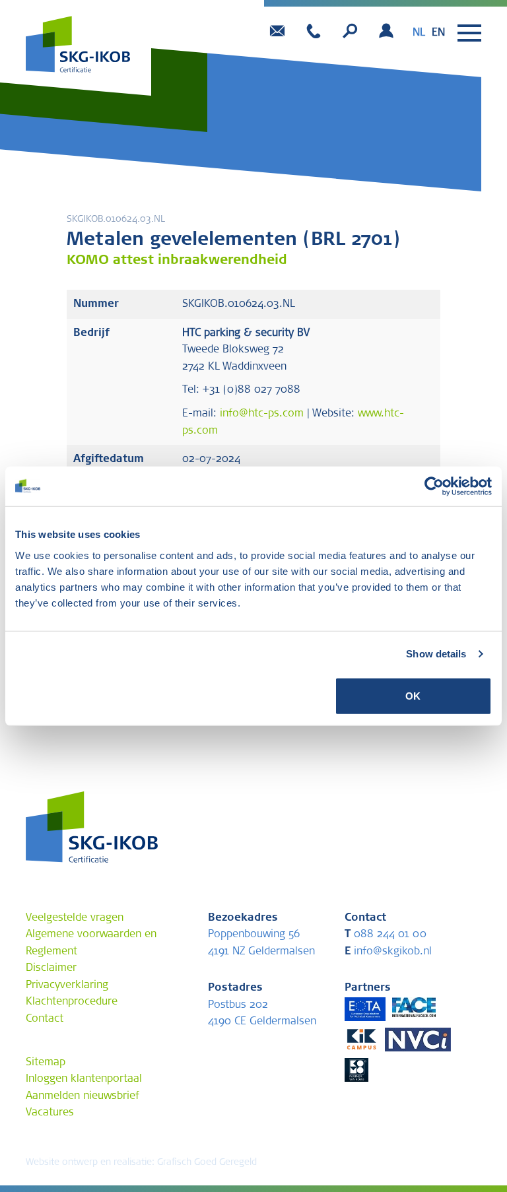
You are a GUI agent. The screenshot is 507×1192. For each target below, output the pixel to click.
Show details (436, 653)
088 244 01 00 (385, 934)
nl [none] (419, 33)
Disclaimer (51, 968)
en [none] (438, 33)
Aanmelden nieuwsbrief (82, 1096)
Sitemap (45, 1062)
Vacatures (50, 1113)
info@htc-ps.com (262, 414)
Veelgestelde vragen (74, 918)
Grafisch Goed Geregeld (207, 1163)
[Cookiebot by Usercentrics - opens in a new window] (434, 486)
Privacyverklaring (67, 985)
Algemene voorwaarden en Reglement (91, 943)
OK (413, 695)
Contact (44, 1019)
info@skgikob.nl (388, 951)
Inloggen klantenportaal (84, 1079)
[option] (438, 33)
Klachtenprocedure (72, 1002)
